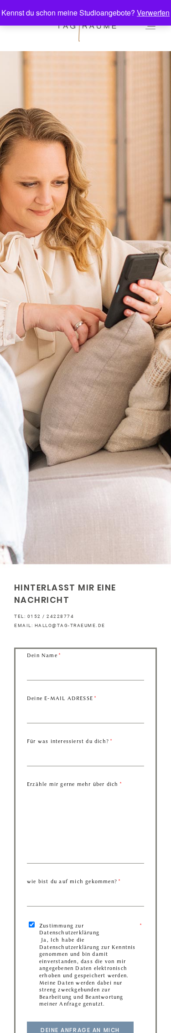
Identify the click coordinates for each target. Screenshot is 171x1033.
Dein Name (42, 655)
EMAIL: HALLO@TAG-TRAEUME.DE (59, 625)
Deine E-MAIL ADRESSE (60, 698)
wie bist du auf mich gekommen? (72, 881)
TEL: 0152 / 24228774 (44, 616)
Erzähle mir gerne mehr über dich (72, 784)
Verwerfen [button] (153, 12)
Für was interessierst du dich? (68, 741)
